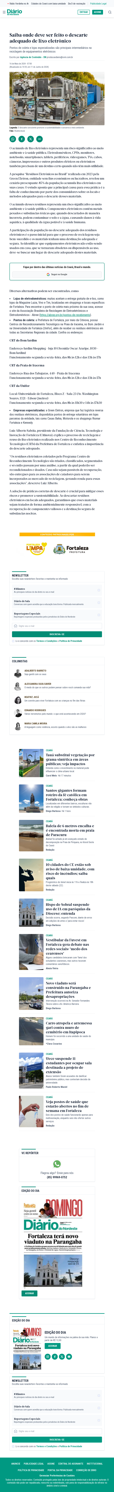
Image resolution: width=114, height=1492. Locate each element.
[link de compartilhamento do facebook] (21, 139)
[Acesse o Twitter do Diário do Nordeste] (62, 1357)
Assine (51, 1463)
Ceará (49, 750)
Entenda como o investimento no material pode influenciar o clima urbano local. (67, 770)
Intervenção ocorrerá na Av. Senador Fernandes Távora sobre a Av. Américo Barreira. (68, 1002)
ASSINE (97, 12)
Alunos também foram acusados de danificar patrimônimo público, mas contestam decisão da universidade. (68, 1079)
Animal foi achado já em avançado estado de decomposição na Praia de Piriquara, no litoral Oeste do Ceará (70, 842)
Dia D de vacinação (76, 3)
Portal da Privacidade (60, 1470)
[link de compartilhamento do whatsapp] (13, 139)
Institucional (95, 1463)
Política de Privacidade (70, 641)
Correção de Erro (86, 1470)
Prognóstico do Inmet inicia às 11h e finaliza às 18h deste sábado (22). (69, 884)
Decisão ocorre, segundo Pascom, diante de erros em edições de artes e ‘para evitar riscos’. (69, 919)
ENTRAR (84, 12)
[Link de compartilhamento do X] (30, 139)
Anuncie (15, 1463)
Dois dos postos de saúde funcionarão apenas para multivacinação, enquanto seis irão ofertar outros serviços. (69, 1118)
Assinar (29, 1293)
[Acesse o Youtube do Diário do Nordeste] (69, 1357)
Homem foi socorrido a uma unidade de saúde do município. (68, 1038)
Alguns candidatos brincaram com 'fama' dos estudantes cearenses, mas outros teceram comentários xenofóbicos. (66, 960)
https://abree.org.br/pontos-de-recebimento (65, 315)
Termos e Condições (46, 641)
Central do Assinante (70, 1463)
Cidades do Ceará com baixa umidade (48, 3)
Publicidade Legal (98, 3)
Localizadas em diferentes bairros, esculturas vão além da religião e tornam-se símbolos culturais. (69, 805)
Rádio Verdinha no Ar (19, 3)
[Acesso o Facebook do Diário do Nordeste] (55, 1357)
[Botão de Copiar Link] (39, 139)
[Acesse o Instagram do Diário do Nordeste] (48, 1357)
